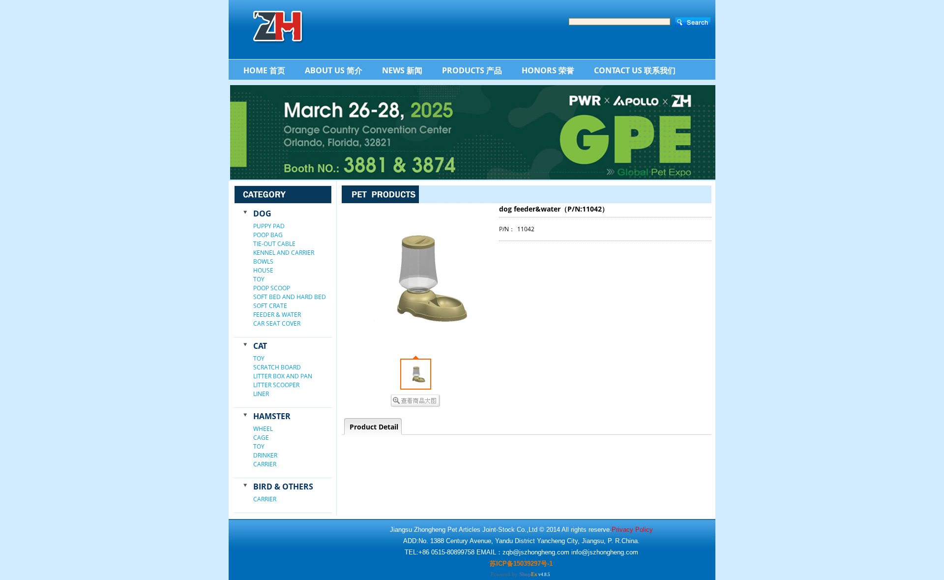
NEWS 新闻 (402, 70)
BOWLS (263, 261)
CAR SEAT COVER (276, 323)
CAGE (261, 437)
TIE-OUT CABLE (274, 244)
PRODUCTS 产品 (472, 70)
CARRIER (264, 464)
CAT (260, 345)
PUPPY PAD (269, 226)
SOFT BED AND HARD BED (289, 297)
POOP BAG (268, 235)
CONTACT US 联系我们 (635, 70)
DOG (262, 213)
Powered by (514, 574)
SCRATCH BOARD (277, 367)
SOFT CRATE (270, 306)
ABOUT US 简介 (333, 70)
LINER (261, 394)
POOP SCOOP (271, 288)
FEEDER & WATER (277, 314)
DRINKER (265, 455)
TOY (259, 279)
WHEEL (263, 429)
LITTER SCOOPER (276, 385)
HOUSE (263, 270)
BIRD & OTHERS (283, 486)
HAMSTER (272, 416)
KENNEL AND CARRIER (283, 252)
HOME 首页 (264, 70)
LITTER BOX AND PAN (282, 376)
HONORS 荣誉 (548, 70)
